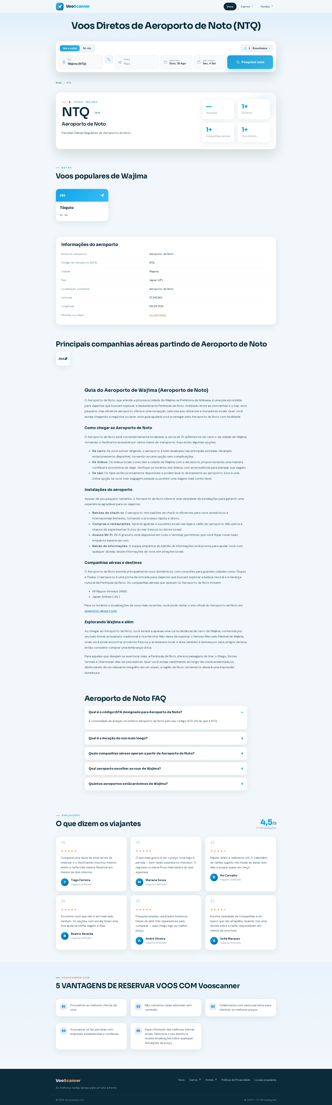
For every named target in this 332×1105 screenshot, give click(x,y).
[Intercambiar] (109, 59)
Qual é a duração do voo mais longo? (118, 738)
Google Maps (157, 315)
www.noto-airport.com (101, 611)
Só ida (87, 48)
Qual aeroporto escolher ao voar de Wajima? (125, 769)
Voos (230, 6)
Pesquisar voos (253, 62)
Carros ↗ (195, 1080)
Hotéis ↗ (211, 1080)
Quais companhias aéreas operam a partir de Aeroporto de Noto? (141, 753)
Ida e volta (70, 48)
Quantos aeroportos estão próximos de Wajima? (128, 784)
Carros (247, 6)
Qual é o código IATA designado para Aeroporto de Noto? (135, 712)
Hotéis (267, 6)
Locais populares (265, 1080)
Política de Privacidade (236, 1080)
